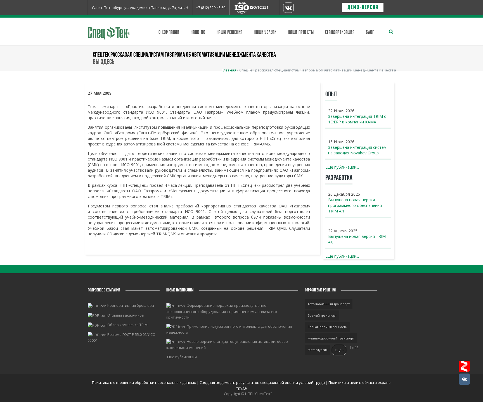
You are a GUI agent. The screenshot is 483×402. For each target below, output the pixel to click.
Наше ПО (198, 32)
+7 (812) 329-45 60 (210, 7)
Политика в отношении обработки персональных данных (144, 382)
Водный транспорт (322, 315)
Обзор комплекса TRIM (127, 324)
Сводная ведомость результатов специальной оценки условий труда (262, 382)
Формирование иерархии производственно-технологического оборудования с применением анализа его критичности (221, 311)
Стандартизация (340, 32)
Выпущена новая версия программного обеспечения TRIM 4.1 (355, 205)
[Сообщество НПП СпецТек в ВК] (464, 379)
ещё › (339, 350)
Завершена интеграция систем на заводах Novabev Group (357, 150)
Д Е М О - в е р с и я (363, 7)
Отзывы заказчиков (125, 315)
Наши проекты (301, 32)
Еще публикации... (342, 167)
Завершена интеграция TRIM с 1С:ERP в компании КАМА (357, 119)
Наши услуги (265, 32)
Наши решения (230, 32)
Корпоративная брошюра (130, 305)
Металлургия (318, 350)
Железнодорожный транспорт (331, 338)
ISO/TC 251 (259, 7)
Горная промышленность (327, 327)
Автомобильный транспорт (329, 304)
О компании (168, 32)
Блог (370, 32)
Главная (229, 70)
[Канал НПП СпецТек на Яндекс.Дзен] (464, 366)
